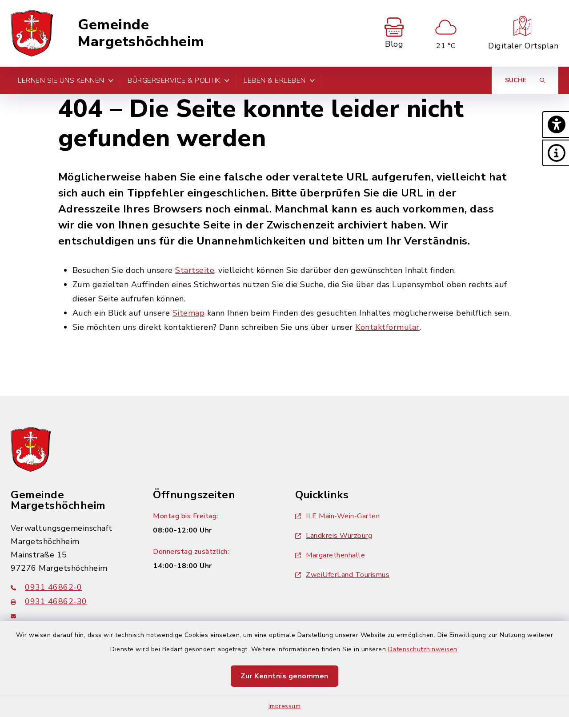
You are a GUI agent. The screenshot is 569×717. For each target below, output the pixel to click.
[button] (555, 124)
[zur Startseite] (32, 33)
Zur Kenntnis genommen (284, 676)
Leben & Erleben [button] (275, 80)
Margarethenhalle (335, 555)
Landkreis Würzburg (339, 536)
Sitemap (188, 313)
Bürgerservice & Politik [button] (174, 80)
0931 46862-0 (53, 587)
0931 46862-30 (56, 601)
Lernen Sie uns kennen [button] (61, 80)
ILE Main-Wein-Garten (343, 516)
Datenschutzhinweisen (422, 649)
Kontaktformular (387, 327)
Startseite (194, 270)
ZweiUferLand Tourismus (347, 575)
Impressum (284, 706)
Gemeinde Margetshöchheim (141, 33)
